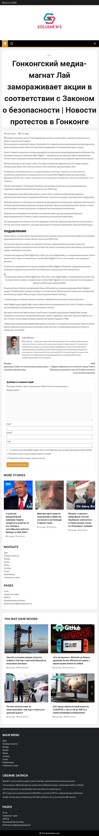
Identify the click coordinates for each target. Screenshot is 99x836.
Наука (6, 565)
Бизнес (7, 562)
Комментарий (13, 390)
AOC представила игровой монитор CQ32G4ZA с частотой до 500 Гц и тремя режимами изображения (71, 709)
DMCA (7, 597)
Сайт (9, 441)
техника (7, 568)
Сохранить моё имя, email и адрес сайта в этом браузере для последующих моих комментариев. (51, 450)
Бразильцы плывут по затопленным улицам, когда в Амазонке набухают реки (26, 366)
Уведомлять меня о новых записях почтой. (27, 458)
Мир (49, 55)
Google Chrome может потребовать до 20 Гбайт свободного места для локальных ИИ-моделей (39, 797)
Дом (6, 552)
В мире (7, 558)
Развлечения (9, 574)
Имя (9, 424)
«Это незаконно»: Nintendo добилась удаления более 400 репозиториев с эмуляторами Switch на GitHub (71, 660)
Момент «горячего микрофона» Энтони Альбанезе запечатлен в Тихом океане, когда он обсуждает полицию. (80, 519)
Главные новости (11, 555)
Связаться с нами (11, 594)
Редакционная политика (14, 600)
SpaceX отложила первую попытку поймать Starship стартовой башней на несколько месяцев (26, 660)
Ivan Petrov (11, 133)
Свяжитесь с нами (12, 577)
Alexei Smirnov (23, 668)
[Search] (94, 43)
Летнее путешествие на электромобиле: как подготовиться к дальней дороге (25, 709)
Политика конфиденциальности (18, 603)
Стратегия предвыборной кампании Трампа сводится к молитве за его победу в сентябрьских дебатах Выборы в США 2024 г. (17, 522)
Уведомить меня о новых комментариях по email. (30, 453)
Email (10, 432)
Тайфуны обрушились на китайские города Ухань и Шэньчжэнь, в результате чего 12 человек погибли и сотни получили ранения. (72, 368)
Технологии (58, 628)
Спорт (6, 571)
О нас (6, 591)
